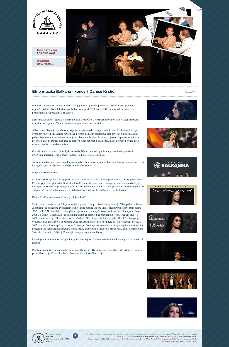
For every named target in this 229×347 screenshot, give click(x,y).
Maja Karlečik (151, 339)
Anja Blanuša (127, 339)
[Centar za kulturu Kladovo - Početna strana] (47, 33)
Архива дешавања (45, 62)
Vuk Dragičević (164, 339)
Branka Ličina (139, 339)
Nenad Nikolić (191, 339)
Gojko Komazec (177, 339)
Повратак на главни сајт (47, 52)
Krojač (194, 341)
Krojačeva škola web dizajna (174, 341)
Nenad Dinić (116, 339)
